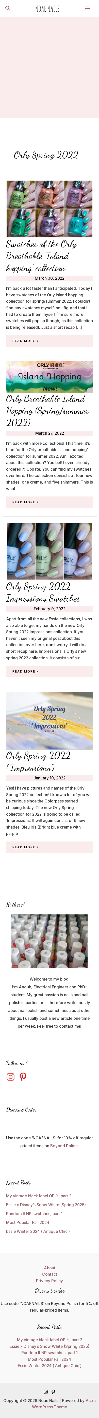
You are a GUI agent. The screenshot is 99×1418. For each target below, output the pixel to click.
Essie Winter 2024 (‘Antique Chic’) (38, 1231)
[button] (8, 9)
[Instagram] (45, 1392)
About (49, 1268)
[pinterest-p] (24, 1076)
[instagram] (12, 1076)
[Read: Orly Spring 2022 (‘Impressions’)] (49, 720)
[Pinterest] (53, 1392)
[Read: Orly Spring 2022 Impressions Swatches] (49, 551)
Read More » (25, 341)
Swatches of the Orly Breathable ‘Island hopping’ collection (41, 255)
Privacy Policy (49, 1280)
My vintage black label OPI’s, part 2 (38, 1196)
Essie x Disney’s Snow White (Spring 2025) (46, 1204)
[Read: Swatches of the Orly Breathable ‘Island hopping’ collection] (49, 208)
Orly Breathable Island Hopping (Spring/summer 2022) (47, 410)
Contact (49, 1274)
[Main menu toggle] (88, 8)
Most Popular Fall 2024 (27, 1222)
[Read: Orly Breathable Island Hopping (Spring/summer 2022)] (49, 376)
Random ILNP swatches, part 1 (34, 1213)
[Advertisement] (49, 69)
